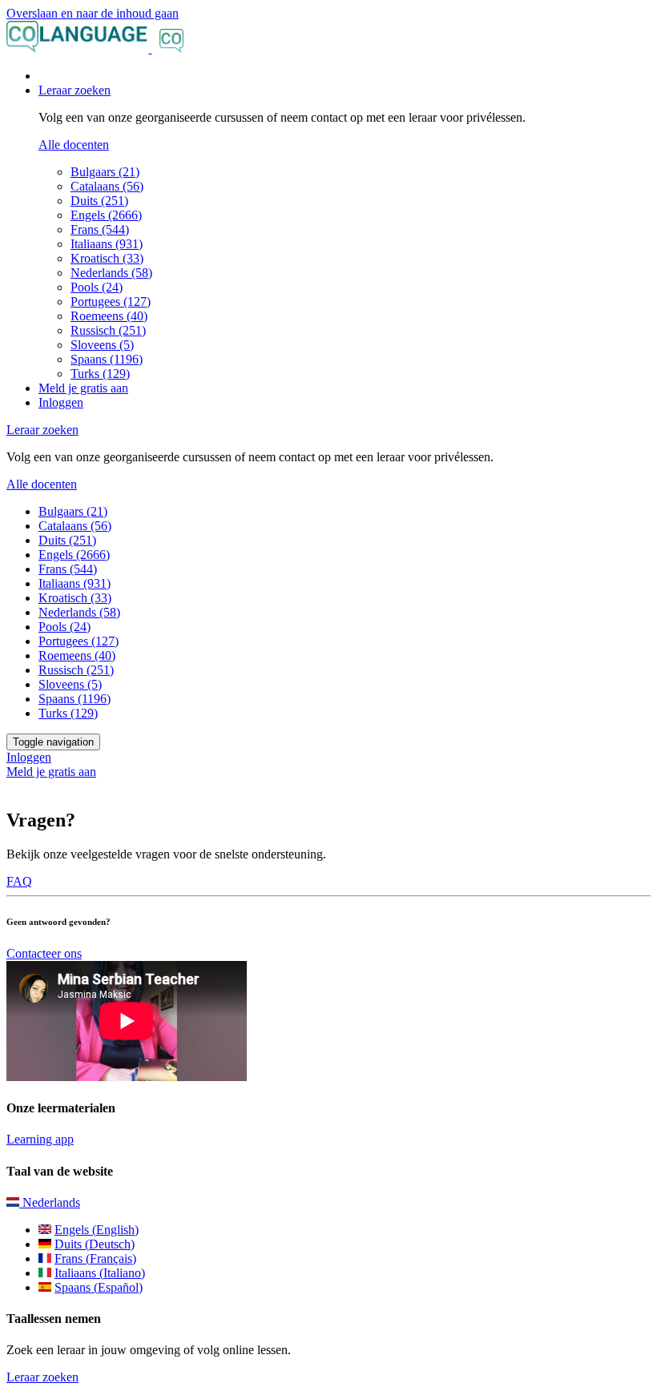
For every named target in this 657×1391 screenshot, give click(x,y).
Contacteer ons (44, 953)
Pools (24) (97, 287)
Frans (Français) (95, 1258)
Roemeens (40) (109, 316)
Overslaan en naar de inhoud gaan (92, 13)
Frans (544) (100, 229)
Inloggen (60, 402)
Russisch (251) (108, 330)
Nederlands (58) (111, 272)
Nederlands (49, 1202)
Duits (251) (99, 200)
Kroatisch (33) (107, 258)
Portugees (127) (111, 301)
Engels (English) (96, 1229)
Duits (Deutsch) (94, 1244)
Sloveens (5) (102, 345)
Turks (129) (100, 373)
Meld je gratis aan (83, 388)
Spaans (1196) (107, 359)
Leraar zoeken (42, 1377)
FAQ (19, 881)
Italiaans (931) (107, 244)
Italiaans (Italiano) (99, 1273)
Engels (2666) (106, 215)
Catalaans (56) (107, 186)
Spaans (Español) (98, 1287)
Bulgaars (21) (105, 172)
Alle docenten (73, 144)
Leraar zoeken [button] (74, 90)
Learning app (40, 1139)
